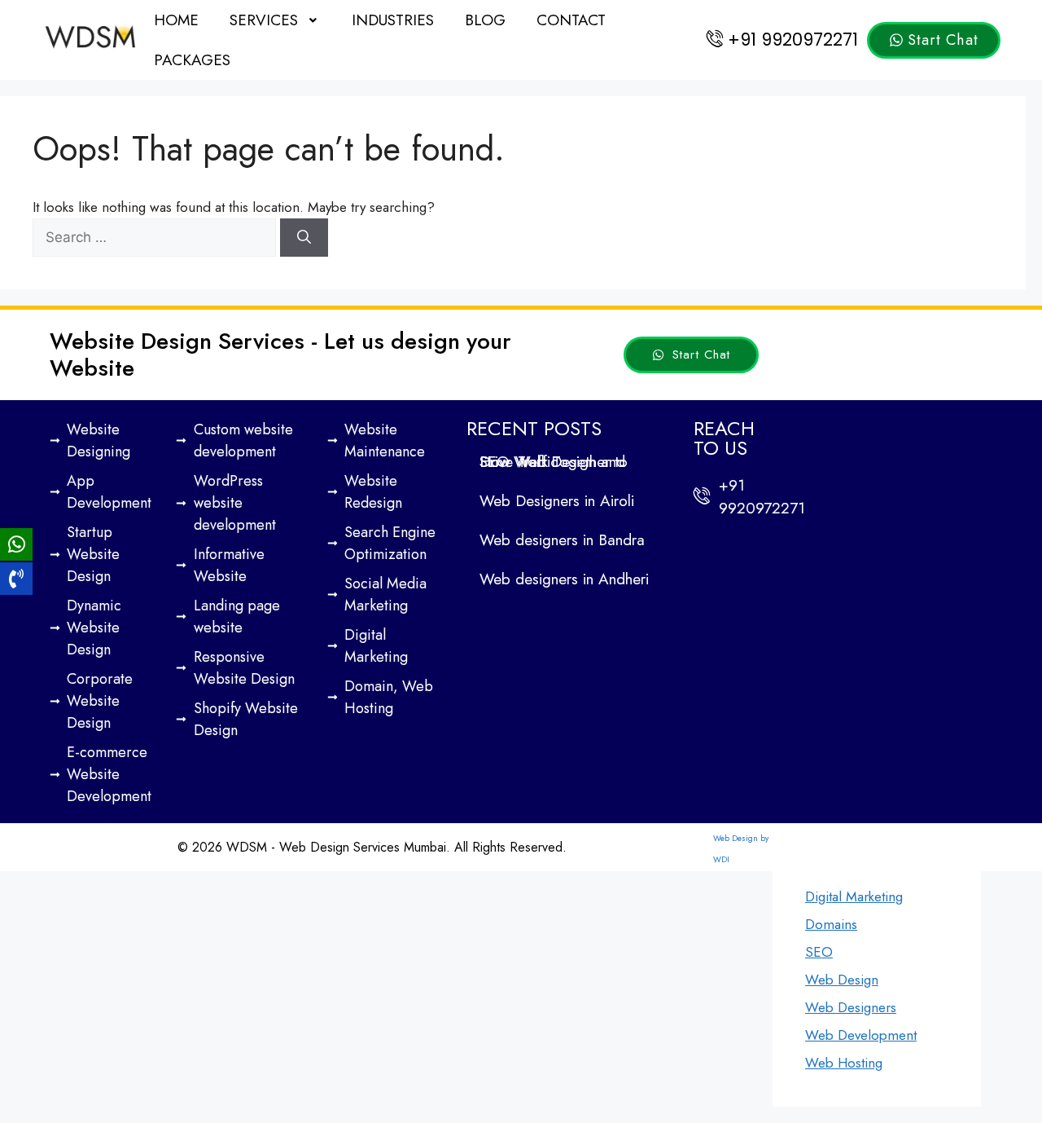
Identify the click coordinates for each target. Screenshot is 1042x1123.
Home (176, 20)
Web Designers (850, 1007)
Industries (393, 20)
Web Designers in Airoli (556, 501)
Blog (485, 20)
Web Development (861, 1035)
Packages (192, 60)
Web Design (841, 979)
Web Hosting (843, 1062)
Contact (571, 20)
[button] (275, 20)
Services (264, 20)
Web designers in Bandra (562, 540)
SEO (819, 952)
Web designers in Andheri (564, 579)
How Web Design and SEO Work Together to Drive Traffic (553, 462)
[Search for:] (156, 237)
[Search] (304, 238)
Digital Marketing (854, 896)
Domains (831, 924)
